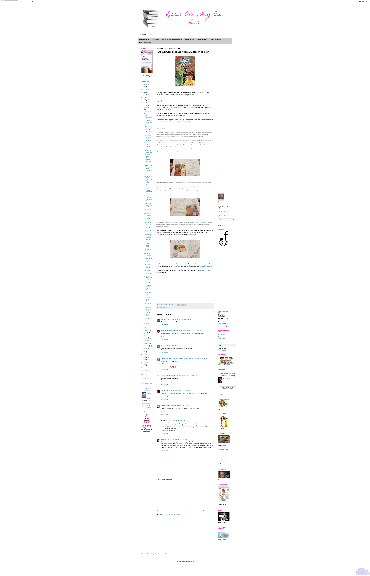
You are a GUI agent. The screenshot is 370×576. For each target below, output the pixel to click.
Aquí (158, 264)
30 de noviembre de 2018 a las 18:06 (195, 358)
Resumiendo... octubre (148, 319)
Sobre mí (156, 39)
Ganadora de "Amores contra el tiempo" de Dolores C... (148, 169)
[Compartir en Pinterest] (185, 305)
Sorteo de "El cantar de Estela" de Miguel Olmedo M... (148, 180)
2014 (144, 359)
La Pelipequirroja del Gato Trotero (172, 358)
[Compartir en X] (182, 305)
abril (145, 340)
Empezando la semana (148, 151)
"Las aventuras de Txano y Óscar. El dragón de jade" (148, 120)
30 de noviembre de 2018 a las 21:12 (180, 390)
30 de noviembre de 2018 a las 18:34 (187, 375)
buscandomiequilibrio (168, 375)
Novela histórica (202, 39)
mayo (146, 338)
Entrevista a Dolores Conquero (148, 271)
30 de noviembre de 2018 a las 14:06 (179, 319)
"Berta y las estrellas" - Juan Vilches (148, 287)
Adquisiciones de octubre (148, 265)
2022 (144, 94)
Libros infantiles (215, 39)
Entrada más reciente (163, 511)
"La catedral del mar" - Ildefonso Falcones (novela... (147, 238)
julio (145, 333)
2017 (144, 352)
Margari (163, 345)
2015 (144, 357)
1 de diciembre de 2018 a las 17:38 (177, 439)
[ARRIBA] (363, 572)
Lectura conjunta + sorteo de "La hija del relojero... (148, 279)
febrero (146, 346)
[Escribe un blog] (180, 305)
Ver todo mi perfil (223, 211)
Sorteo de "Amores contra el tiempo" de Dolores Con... (148, 257)
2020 (144, 100)
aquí (176, 266)
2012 (144, 365)
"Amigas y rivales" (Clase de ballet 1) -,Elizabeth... (148, 159)
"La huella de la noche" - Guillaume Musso (148, 198)
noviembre (147, 111)
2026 (144, 84)
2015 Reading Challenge (146, 389)
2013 (144, 362)
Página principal (144, 39)
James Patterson (227, 379)
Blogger (191, 561)
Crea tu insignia (221, 338)
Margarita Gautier (222, 334)
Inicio (186, 511)
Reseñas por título (145, 42)
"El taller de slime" (147, 230)
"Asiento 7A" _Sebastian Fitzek (148, 205)
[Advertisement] (185, 495)
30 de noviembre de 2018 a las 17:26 (178, 345)
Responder (164, 324)
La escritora (226, 378)
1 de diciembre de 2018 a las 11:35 (178, 420)
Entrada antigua (208, 511)
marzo (146, 343)
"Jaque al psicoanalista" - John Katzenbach (148, 130)
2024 (144, 89)
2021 (144, 97)
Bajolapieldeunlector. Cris (169, 330)
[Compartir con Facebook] (183, 305)
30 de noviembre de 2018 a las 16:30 (190, 330)
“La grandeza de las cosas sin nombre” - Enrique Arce (148, 296)
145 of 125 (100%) (146, 405)
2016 (144, 354)
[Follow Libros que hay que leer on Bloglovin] (226, 221)
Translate (224, 350)
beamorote (164, 390)
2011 (144, 367)
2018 (144, 105)
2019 (144, 102)
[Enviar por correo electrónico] (178, 305)
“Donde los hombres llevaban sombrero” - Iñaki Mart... (148, 311)
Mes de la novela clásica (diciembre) (148, 190)
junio (146, 335)
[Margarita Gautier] (218, 336)
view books (149, 407)
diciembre (147, 107)
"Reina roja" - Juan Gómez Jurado (148, 145)
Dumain (163, 439)
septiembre (147, 326)
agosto (146, 330)
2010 (144, 370)
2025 (144, 87)
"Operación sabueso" (205, 266)
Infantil (165, 307)
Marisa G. (164, 319)
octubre (146, 323)
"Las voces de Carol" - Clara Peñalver (148, 138)
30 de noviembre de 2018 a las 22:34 (177, 405)
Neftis (163, 405)
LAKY (221, 202)
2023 (144, 92)
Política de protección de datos (171, 39)
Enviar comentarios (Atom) (173, 514)
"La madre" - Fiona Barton (148, 245)
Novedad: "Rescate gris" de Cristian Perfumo (147, 217)
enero (146, 348)
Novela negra (189, 39)
